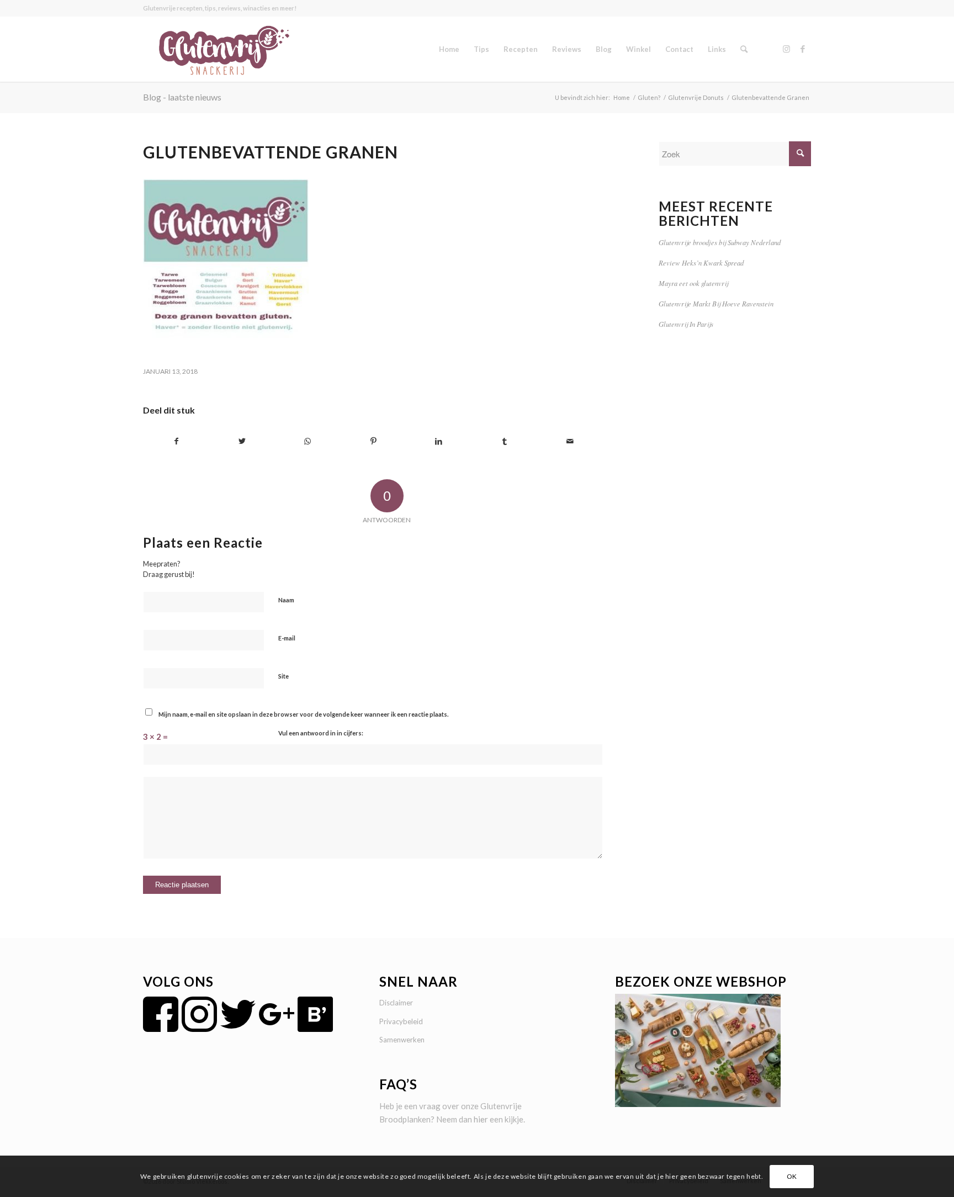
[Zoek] (744, 49)
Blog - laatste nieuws (182, 97)
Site (283, 676)
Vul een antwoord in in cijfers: (320, 733)
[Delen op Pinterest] (373, 441)
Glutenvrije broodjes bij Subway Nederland (720, 242)
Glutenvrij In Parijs (686, 324)
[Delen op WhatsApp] (308, 441)
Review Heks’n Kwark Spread (701, 262)
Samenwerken (402, 1039)
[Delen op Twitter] (242, 441)
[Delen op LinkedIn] (438, 441)
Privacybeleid (401, 1021)
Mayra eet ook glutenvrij (693, 283)
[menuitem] (449, 49)
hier (481, 1119)
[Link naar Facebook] (802, 48)
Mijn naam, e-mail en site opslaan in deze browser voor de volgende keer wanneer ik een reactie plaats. (303, 714)
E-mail (286, 638)
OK (792, 1176)
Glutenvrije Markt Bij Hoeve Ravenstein (716, 303)
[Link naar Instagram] (786, 48)
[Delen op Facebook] (176, 441)
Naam (286, 599)
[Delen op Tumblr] (504, 441)
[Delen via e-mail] (570, 441)
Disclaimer (396, 1002)
